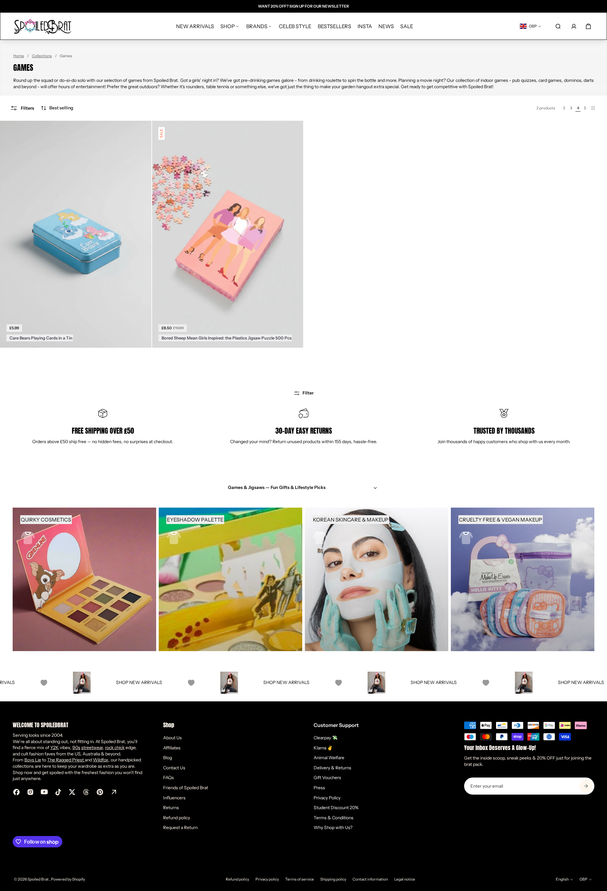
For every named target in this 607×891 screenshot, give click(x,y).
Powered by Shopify (68, 879)
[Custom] (114, 792)
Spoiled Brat (38, 879)
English (562, 879)
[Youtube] (44, 792)
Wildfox (100, 760)
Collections (42, 55)
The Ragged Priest (66, 760)
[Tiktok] (58, 792)
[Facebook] (16, 792)
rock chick (115, 747)
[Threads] (86, 792)
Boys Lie (32, 760)
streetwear (92, 747)
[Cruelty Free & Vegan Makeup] (522, 579)
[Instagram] (30, 792)
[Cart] (588, 26)
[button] (56, 108)
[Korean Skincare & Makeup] (376, 579)
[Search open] (558, 26)
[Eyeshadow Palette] (230, 579)
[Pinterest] (100, 792)
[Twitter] (72, 792)
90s (76, 747)
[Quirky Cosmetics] (84, 579)
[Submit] (585, 786)
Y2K (54, 747)
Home (18, 55)
